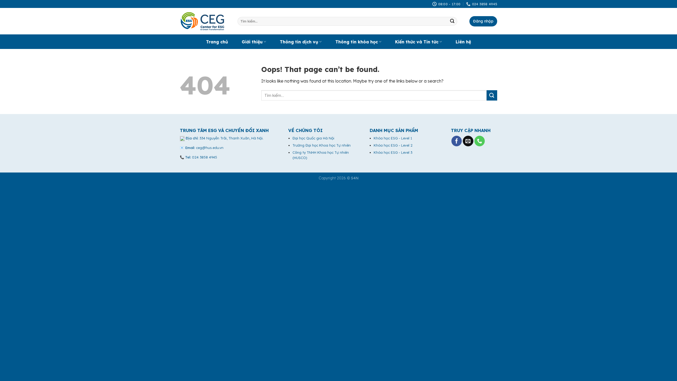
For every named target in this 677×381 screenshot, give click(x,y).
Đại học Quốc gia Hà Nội (313, 138)
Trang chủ (217, 41)
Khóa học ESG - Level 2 (393, 145)
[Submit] (452, 21)
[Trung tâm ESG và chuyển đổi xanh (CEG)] (205, 21)
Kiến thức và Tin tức (416, 41)
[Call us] (479, 141)
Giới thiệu (252, 41)
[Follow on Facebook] (456, 141)
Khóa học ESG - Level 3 (393, 152)
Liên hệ (463, 41)
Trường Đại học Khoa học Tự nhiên (321, 145)
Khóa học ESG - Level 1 (393, 138)
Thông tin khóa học (356, 41)
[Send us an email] (468, 141)
